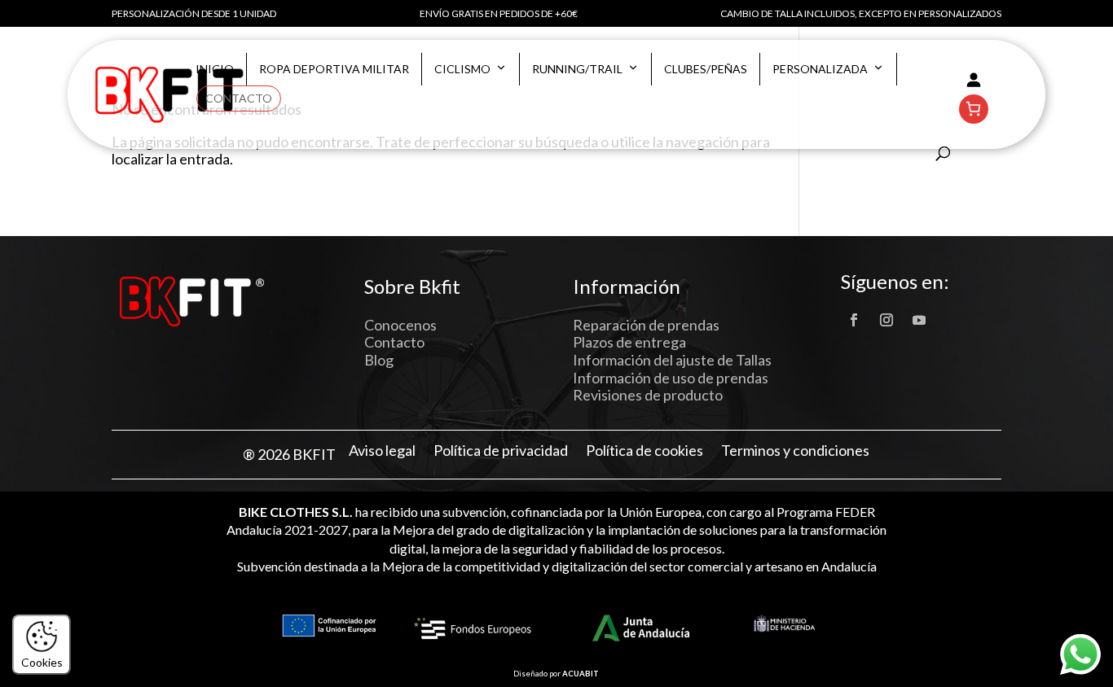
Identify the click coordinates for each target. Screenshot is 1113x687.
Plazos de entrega (629, 342)
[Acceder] (973, 79)
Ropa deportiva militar (334, 69)
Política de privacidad (500, 450)
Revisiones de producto (648, 395)
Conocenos (400, 325)
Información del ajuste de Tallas (672, 360)
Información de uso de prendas (670, 378)
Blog (379, 360)
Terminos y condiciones (795, 450)
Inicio (215, 69)
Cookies (42, 662)
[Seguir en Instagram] (886, 320)
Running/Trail (577, 69)
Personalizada (820, 69)
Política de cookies (644, 450)
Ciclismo (462, 69)
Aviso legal (382, 450)
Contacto (238, 98)
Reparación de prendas (646, 325)
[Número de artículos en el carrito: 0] (973, 109)
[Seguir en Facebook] (854, 320)
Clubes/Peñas (705, 69)
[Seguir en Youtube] (919, 320)
